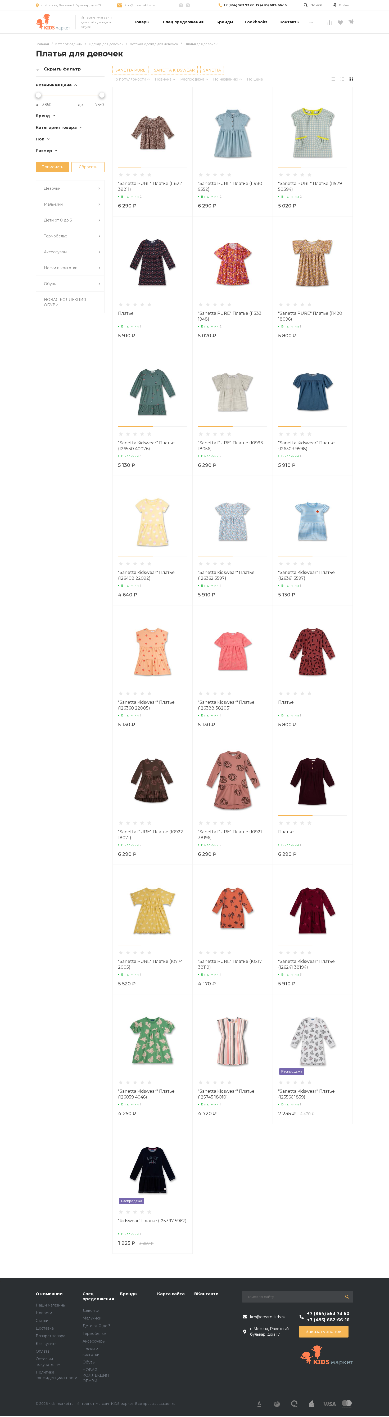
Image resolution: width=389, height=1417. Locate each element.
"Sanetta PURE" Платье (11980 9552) (230, 186)
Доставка (45, 1328)
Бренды (129, 1293)
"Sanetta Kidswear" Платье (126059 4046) (146, 1094)
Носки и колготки (61, 267)
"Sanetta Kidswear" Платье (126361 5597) (306, 575)
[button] (135, 426)
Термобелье (55, 236)
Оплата (42, 1351)
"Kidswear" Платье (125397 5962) (152, 1220)
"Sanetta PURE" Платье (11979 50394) (310, 186)
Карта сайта (171, 1293)
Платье (126, 313)
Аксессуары (55, 252)
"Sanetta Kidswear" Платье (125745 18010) (226, 1094)
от (38, 105)
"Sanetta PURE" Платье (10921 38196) (230, 834)
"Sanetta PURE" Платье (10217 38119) (230, 964)
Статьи (42, 1320)
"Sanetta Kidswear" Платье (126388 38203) (226, 705)
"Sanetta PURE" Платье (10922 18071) (150, 834)
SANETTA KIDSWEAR (174, 70)
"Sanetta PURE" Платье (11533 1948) (229, 316)
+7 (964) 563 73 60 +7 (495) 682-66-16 (255, 5)
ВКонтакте (206, 1293)
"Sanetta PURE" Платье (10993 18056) (230, 445)
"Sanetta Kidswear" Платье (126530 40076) (146, 445)
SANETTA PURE (130, 70)
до (80, 105)
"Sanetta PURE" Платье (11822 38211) (150, 186)
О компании (49, 1293)
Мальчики (53, 204)
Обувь (50, 283)
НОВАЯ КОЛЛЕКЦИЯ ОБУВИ (65, 302)
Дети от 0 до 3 (58, 220)
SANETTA (212, 70)
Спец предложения (98, 1296)
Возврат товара (50, 1336)
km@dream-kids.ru (140, 5)
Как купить (46, 1343)
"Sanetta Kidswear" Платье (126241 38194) (306, 964)
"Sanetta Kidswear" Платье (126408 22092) (146, 575)
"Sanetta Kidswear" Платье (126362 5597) (226, 575)
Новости (44, 1312)
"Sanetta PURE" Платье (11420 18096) (310, 316)
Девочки (52, 188)
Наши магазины (51, 1305)
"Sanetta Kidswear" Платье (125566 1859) (306, 1094)
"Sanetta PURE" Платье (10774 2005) (150, 964)
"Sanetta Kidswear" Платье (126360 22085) (146, 705)
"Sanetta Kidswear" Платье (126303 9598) (306, 445)
